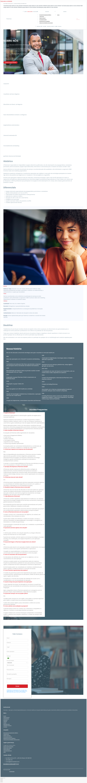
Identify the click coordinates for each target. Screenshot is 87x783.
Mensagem (9, 678)
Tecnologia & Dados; (7, 737)
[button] (24, 286)
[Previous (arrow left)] (0, 780)
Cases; (4, 722)
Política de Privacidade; (8, 746)
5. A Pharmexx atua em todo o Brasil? (13, 477)
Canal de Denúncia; (7, 750)
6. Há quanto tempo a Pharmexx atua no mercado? (16, 487)
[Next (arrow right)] (2, 780)
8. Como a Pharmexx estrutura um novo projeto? (16, 512)
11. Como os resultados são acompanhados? (15, 554)
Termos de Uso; (6, 749)
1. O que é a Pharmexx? (9, 413)
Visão (4, 293)
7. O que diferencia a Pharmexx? (11, 496)
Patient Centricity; (7, 735)
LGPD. (4, 752)
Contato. (5, 727)
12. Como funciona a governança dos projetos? (15, 570)
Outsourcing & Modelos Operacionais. (11, 739)
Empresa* (9, 642)
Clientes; (5, 721)
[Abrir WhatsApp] (84, 780)
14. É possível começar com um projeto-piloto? (15, 593)
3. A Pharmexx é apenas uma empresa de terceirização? (18, 449)
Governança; (6, 718)
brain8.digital (11, 771)
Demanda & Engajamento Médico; (10, 732)
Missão (5, 286)
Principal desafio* (10, 660)
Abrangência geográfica (12, 674)
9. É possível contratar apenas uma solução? (15, 527)
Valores (5, 301)
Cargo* (8, 647)
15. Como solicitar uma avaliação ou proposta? (15, 606)
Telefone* (9, 656)
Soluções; (5, 720)
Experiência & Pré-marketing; (9, 738)
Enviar (17, 686)
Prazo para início (10, 669)
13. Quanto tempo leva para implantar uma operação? (17, 582)
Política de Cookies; (7, 748)
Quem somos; (6, 717)
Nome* (8, 638)
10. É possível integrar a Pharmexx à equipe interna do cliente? (19, 542)
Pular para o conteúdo (6, 1)
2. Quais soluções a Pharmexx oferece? (13, 430)
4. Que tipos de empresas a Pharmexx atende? (15, 466)
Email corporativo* (10, 651)
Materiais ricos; (6, 724)
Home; (4, 716)
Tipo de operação (10, 665)
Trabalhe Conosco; (7, 725)
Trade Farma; (6, 734)
